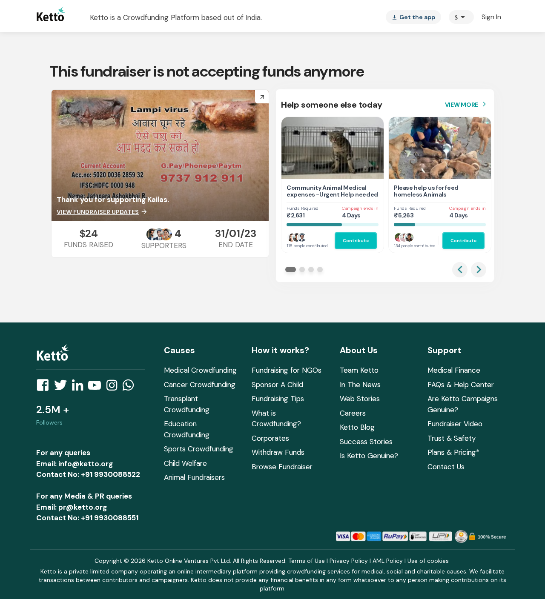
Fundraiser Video (454, 423)
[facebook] (45, 387)
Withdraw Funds (278, 452)
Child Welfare (185, 463)
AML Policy (387, 561)
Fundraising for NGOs (286, 370)
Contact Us (446, 466)
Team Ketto (359, 370)
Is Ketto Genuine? (369, 455)
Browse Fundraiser (282, 466)
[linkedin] (80, 387)
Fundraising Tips (278, 398)
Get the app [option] (413, 17)
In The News (360, 384)
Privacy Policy (349, 561)
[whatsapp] (131, 387)
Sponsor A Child (277, 384)
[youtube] (97, 387)
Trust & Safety (451, 438)
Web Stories (360, 398)
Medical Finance (453, 370)
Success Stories (366, 441)
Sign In (491, 16)
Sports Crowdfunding (198, 449)
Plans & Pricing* (453, 452)
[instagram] (114, 387)
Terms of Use (307, 561)
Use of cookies (428, 561)
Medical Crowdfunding (200, 370)
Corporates (270, 438)
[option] (461, 17)
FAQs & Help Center (460, 384)
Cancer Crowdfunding (199, 384)
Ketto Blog (357, 427)
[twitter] (63, 387)
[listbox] (413, 17)
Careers (353, 413)
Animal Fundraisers (194, 477)
